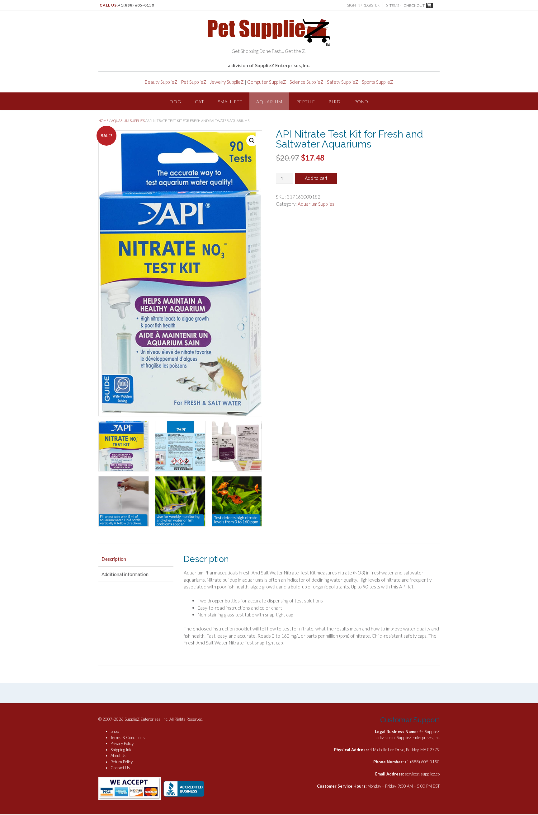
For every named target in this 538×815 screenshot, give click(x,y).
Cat (199, 101)
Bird (335, 101)
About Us (118, 755)
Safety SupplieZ (342, 82)
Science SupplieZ (306, 82)
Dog (175, 101)
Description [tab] (113, 559)
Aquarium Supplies (128, 121)
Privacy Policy (122, 743)
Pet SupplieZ (193, 82)
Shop (115, 731)
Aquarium (269, 101)
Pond (361, 101)
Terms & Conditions (128, 737)
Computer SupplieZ (266, 82)
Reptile (305, 101)
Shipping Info (121, 749)
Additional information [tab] (125, 574)
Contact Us (120, 767)
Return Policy (122, 761)
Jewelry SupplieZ (227, 82)
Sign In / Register (363, 5)
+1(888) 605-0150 (136, 5)
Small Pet (230, 101)
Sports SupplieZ (377, 82)
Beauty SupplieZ (161, 82)
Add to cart (316, 178)
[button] (251, 140)
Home (103, 121)
